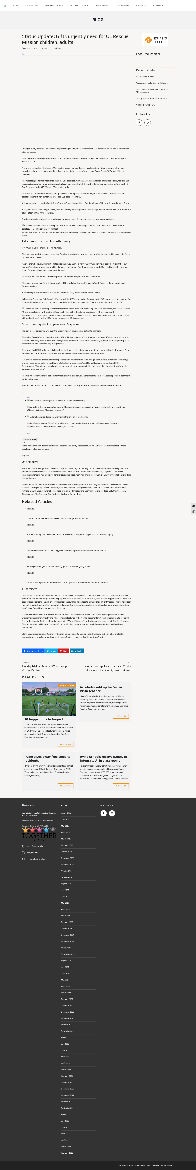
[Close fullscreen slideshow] (23, 392)
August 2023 (66, 1037)
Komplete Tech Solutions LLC (162, 1165)
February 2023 (67, 1076)
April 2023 (65, 1063)
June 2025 (65, 896)
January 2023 (66, 1082)
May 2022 (65, 1134)
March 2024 (66, 993)
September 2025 (68, 877)
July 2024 (65, 967)
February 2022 (67, 1153)
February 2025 (67, 922)
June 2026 (65, 820)
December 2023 (67, 1012)
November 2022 (67, 1095)
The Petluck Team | (143, 1165)
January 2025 (66, 928)
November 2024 (67, 941)
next (107, 666)
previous (45, 666)
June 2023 (65, 1050)
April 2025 (65, 909)
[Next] (28, 433)
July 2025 (65, 890)
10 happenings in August (43, 719)
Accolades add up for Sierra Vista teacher (152, 83)
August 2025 (66, 884)
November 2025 (67, 864)
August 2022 (66, 1114)
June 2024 (65, 973)
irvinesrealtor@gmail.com (37, 859)
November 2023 (67, 1018)
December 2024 (67, 935)
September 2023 (68, 1031)
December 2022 (67, 1089)
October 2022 (67, 1102)
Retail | (30, 508)
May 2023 (65, 1057)
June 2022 (65, 1127)
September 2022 (68, 1108)
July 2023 (65, 1044)
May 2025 (65, 903)
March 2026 (66, 839)
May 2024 (65, 980)
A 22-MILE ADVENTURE (145, 105)
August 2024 (66, 961)
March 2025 (66, 916)
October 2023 (67, 1025)
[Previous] (28, 397)
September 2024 (68, 954)
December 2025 (67, 858)
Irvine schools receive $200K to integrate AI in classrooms (103, 758)
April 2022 (65, 1140)
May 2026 (65, 826)
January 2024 (66, 1005)
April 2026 (65, 832)
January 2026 (66, 852)
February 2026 (67, 845)
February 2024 (67, 999)
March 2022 (66, 1146)
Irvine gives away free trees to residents (151, 98)
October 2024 (67, 948)
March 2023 (66, 1070)
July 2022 (65, 1121)
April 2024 (65, 986)
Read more (65, 744)
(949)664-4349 (33, 852)
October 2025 (67, 871)
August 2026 (66, 813)
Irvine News (56, 48)
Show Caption (29, 439)
